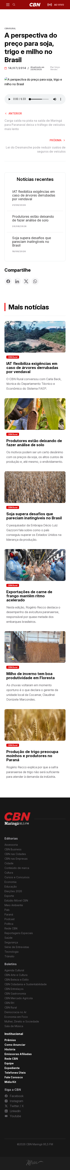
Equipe (9, 1063)
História (9, 1049)
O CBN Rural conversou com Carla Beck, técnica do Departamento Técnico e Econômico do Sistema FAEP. (33, 383)
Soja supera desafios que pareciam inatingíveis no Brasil (31, 241)
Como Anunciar (14, 1044)
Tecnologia (11, 951)
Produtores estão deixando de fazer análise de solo (33, 218)
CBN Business (12, 849)
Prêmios (10, 1040)
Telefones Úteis (15, 1072)
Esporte (9, 895)
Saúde (8, 937)
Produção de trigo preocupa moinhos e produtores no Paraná (32, 755)
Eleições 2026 (13, 891)
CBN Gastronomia (15, 993)
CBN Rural (13, 357)
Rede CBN (10, 928)
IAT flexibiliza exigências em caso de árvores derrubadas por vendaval (33, 195)
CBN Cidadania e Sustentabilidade (25, 984)
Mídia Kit (10, 1081)
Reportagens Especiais (18, 933)
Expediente (12, 1068)
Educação (10, 886)
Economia (10, 881)
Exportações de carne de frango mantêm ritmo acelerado (29, 596)
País (7, 909)
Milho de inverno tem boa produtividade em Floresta (30, 676)
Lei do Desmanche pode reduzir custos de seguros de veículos (36, 149)
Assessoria (11, 844)
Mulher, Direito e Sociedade (21, 1021)
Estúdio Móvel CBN (16, 900)
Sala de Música (13, 1026)
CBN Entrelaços (14, 988)
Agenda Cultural (14, 970)
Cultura (8, 872)
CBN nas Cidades (15, 854)
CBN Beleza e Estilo (16, 979)
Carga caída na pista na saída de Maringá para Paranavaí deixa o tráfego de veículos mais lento (34, 125)
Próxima (55, 140)
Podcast (9, 919)
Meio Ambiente (13, 905)
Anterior (15, 113)
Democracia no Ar (15, 1012)
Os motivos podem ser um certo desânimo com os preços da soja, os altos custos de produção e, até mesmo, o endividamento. (34, 456)
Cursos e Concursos (16, 877)
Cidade (8, 863)
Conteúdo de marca (16, 867)
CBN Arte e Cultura (15, 974)
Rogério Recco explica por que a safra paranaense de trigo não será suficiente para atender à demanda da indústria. (32, 772)
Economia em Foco (16, 1016)
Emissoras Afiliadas (18, 1054)
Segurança (11, 942)
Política (8, 923)
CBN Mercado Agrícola (18, 998)
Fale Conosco (13, 1077)
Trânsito (9, 956)
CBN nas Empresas (16, 858)
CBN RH (9, 1002)
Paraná (8, 914)
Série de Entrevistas (16, 947)
